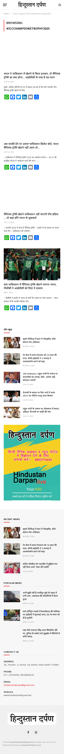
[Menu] (5, 4)
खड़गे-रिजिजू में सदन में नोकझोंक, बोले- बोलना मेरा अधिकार (39, 340)
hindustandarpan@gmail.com (19, 684)
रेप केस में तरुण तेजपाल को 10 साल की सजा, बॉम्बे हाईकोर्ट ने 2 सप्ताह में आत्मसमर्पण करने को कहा (40, 358)
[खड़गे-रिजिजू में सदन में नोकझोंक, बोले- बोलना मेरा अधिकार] (12, 342)
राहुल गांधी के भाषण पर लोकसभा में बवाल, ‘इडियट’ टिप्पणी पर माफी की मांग (41, 410)
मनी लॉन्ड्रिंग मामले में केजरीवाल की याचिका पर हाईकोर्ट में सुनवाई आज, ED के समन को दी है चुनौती (41, 614)
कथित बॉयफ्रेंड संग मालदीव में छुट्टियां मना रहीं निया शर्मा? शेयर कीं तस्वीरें (40, 565)
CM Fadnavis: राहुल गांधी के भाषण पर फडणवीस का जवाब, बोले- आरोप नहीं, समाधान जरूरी (40, 376)
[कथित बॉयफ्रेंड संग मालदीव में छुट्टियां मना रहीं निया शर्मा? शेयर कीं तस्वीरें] (12, 567)
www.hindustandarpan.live (22, 742)
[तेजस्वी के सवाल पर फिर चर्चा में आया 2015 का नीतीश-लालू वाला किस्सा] (12, 396)
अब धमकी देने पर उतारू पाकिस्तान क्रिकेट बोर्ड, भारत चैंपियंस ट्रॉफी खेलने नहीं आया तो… (31, 145)
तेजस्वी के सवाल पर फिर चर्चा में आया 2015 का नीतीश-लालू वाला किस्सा (39, 394)
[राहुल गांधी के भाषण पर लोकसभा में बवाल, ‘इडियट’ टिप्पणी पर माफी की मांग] (12, 412)
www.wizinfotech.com (31, 745)
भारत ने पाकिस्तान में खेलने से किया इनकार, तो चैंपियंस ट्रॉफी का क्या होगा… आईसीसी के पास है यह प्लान (32, 75)
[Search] (59, 4)
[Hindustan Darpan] (32, 5)
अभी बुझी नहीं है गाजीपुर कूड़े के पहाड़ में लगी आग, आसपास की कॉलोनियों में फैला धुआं (40, 596)
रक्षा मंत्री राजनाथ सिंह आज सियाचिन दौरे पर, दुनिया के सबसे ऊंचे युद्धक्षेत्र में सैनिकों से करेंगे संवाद (41, 633)
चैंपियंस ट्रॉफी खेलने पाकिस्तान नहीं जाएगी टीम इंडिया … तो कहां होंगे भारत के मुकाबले (31, 216)
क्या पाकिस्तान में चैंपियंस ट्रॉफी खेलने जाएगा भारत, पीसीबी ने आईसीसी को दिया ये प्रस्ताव (30, 286)
